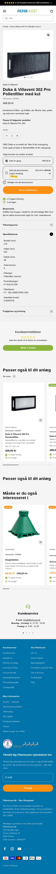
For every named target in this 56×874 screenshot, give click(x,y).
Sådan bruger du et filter (14, 731)
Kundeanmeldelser (11, 721)
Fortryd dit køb (9, 673)
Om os (34, 653)
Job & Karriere (37, 673)
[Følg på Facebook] (5, 849)
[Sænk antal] (6, 136)
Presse (6, 726)
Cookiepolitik (8, 687)
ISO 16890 (8, 716)
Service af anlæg (10, 663)
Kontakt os (7, 658)
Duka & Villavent (11, 427)
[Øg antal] (17, 136)
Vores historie (37, 658)
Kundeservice (9, 653)
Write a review (28, 348)
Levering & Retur (10, 668)
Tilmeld (28, 788)
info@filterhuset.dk (31, 620)
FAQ (33, 682)
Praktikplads (36, 677)
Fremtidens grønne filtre (42, 668)
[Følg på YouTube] (19, 849)
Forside (5, 26)
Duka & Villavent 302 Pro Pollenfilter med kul (25, 26)
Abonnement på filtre (12, 707)
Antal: (5, 130)
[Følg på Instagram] (12, 849)
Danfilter (52, 549)
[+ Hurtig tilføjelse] (40, 420)
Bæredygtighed (38, 663)
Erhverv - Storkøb (11, 702)
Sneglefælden (10, 549)
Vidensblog (8, 711)
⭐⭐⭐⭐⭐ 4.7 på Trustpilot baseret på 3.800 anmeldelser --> (28, 3)
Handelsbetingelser (11, 677)
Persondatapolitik (11, 682)
